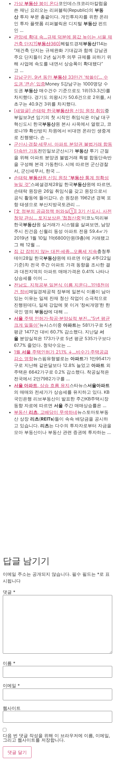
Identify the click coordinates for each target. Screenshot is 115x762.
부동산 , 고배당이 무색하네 (45, 412)
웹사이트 (12, 708)
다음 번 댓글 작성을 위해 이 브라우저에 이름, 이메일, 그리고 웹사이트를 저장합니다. (56, 737)
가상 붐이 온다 (36, 3)
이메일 (11, 685)
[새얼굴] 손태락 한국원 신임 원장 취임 (59, 110)
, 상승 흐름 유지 (42, 385)
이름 (9, 663)
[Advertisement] (57, 495)
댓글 (9, 592)
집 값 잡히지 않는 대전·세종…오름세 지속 (55, 251)
